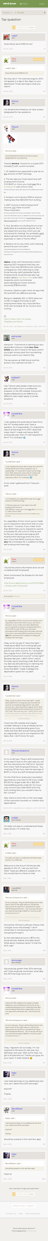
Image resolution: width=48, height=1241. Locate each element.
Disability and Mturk (13, 322)
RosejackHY (8, 596)
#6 (44, 404)
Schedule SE (10, 187)
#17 (44, 1063)
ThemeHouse (31, 1231)
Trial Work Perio (25, 277)
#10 (44, 676)
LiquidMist (16, 888)
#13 (44, 834)
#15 (44, 950)
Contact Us (11, 1213)
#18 (44, 1099)
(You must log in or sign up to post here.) (24, 1188)
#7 (44, 442)
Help (20, 1213)
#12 (44, 808)
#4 (44, 326)
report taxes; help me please (17, 319)
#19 (44, 1144)
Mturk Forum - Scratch (23, 1206)
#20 (43, 1179)
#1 (44, 49)
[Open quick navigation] (45, 12)
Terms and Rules (32, 1213)
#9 (44, 590)
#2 (44, 91)
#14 (44, 878)
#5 (44, 368)
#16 (44, 979)
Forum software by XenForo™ (24, 1228)
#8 (44, 549)
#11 (44, 741)
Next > (32, 27)
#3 (44, 117)
